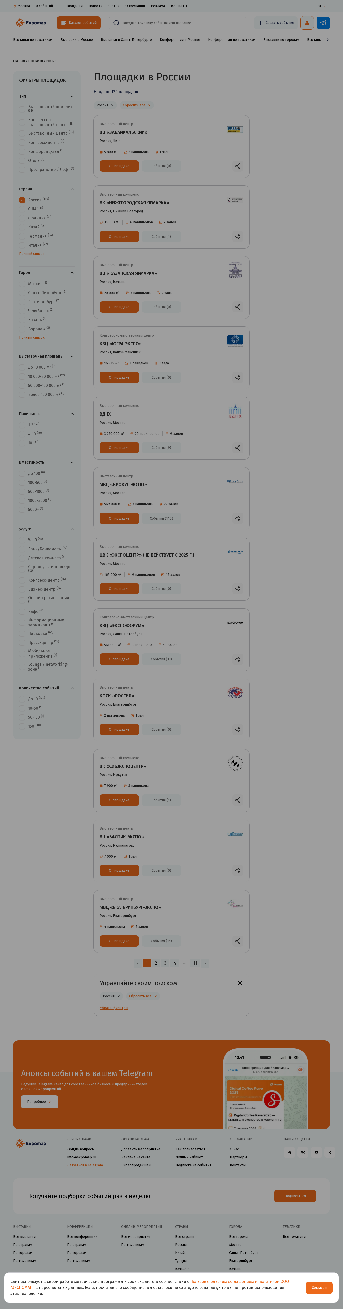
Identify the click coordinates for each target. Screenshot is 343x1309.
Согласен (319, 1288)
